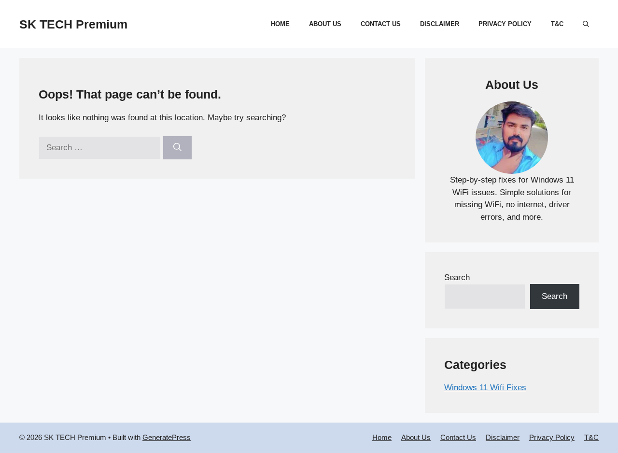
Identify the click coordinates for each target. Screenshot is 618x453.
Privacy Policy (505, 24)
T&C (557, 24)
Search (457, 277)
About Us (325, 24)
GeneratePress (166, 437)
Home (280, 24)
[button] (586, 24)
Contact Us (381, 24)
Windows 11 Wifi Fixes (485, 387)
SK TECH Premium (73, 24)
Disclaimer (439, 24)
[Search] (177, 147)
